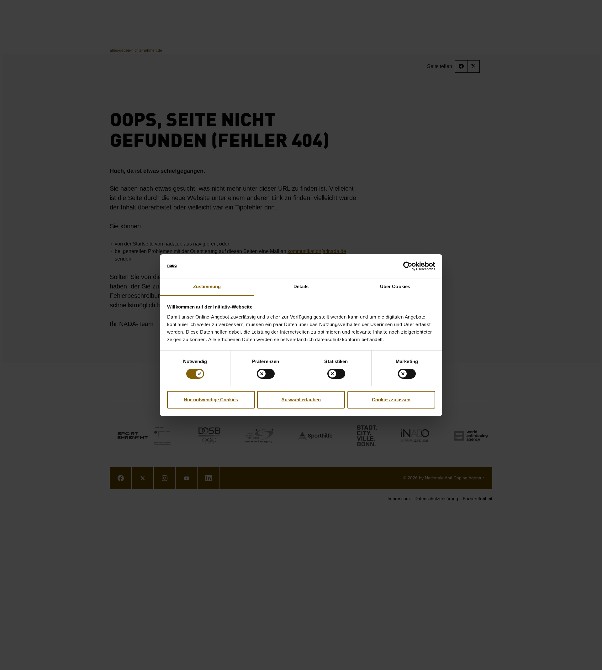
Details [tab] (301, 286)
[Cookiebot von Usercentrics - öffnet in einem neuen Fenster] (407, 266)
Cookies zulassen (391, 399)
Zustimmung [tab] (207, 286)
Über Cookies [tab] (395, 286)
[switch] (266, 374)
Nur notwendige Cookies (211, 399)
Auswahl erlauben (301, 399)
